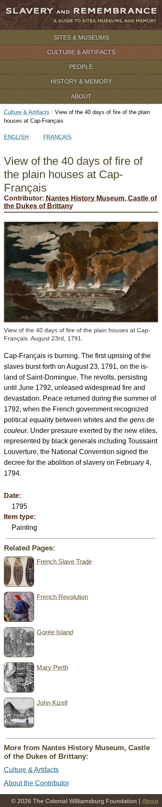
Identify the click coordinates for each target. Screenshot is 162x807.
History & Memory (81, 81)
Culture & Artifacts (81, 52)
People (81, 66)
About (81, 96)
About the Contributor (36, 783)
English (16, 137)
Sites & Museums (81, 37)
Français (57, 137)
